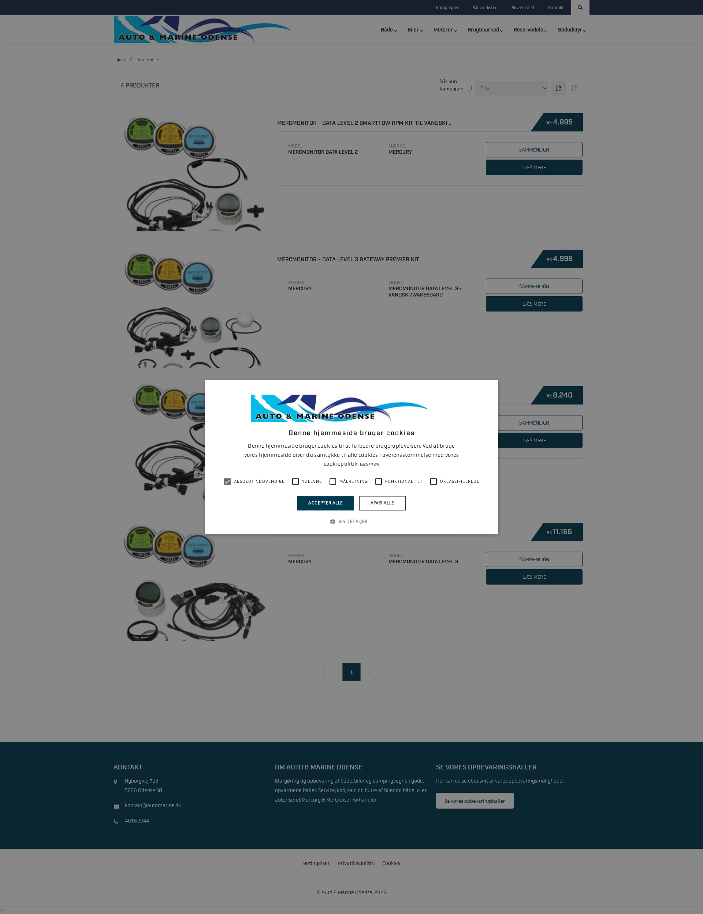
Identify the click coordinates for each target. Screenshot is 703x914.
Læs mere (369, 464)
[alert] (351, 457)
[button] (351, 521)
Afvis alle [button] (382, 503)
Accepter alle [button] (325, 503)
